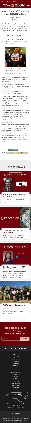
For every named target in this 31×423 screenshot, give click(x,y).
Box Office (15, 379)
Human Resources (15, 368)
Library (15, 374)
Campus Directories (15, 359)
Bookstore (15, 376)
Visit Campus (15, 361)
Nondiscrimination (15, 383)
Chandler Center (10, 153)
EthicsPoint (15, 365)
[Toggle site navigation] (28, 5)
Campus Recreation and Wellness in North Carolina (15, 418)
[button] (2, 1)
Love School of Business (21, 153)
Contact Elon (15, 354)
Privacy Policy (15, 381)
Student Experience (12, 149)
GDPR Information (15, 385)
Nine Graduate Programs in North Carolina (15, 416)
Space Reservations (15, 372)
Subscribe (24, 339)
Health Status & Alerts (15, 370)
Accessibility (15, 387)
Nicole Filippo (14, 17)
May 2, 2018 (15, 19)
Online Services (15, 363)
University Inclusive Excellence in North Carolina (15, 420)
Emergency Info (15, 357)
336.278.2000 (15, 405)
